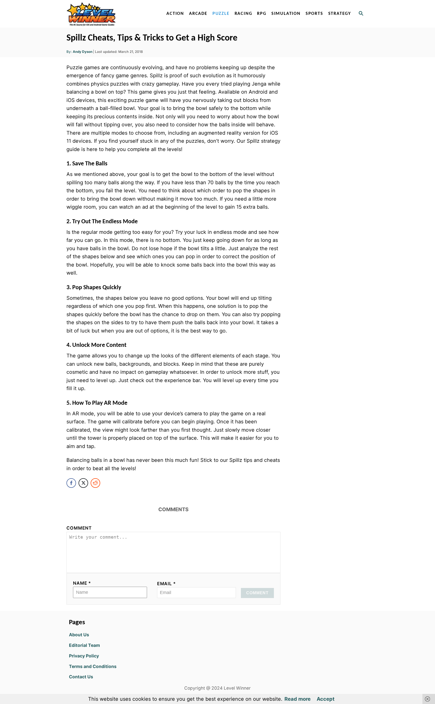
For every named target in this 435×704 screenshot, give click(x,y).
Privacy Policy (84, 655)
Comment (79, 528)
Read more (297, 699)
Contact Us (81, 676)
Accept (326, 699)
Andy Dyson (82, 52)
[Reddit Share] (95, 483)
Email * (166, 583)
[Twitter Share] (83, 483)
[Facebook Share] (71, 483)
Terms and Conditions (93, 666)
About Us (79, 634)
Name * (82, 583)
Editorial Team (84, 645)
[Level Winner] (109, 14)
